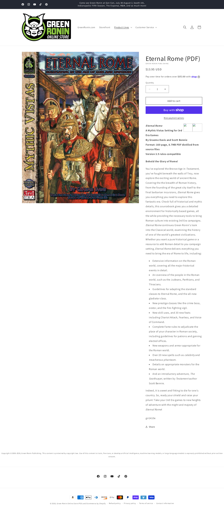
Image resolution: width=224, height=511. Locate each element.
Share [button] (152, 426)
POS (80, 503)
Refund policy (115, 503)
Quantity (150, 82)
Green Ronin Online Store (67, 503)
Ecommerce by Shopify (96, 503)
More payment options (174, 118)
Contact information (165, 503)
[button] (122, 27)
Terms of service (146, 503)
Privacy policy (130, 503)
